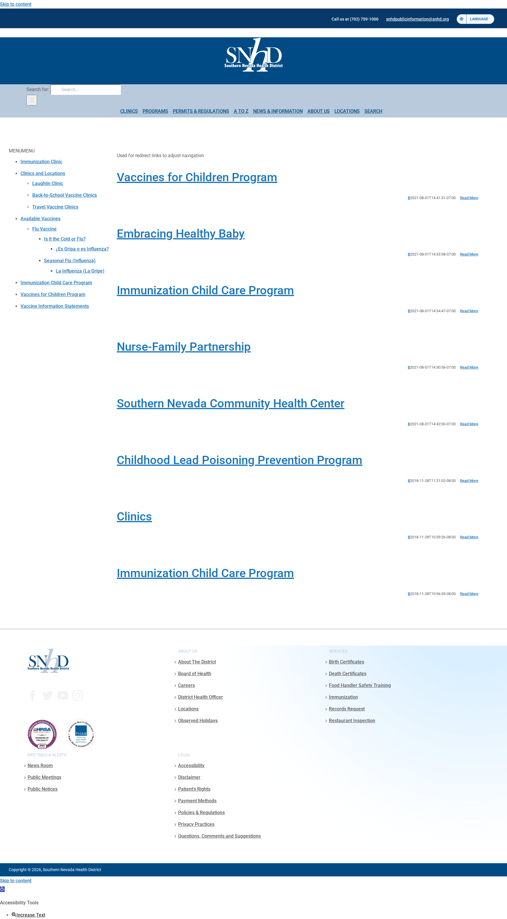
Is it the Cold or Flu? (65, 239)
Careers (186, 685)
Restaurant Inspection (352, 720)
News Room (40, 765)
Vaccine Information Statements (55, 306)
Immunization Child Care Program (205, 290)
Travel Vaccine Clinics (55, 207)
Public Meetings (44, 777)
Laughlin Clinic (47, 183)
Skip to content (15, 4)
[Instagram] (77, 695)
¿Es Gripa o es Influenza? (82, 249)
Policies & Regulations (201, 812)
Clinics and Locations (43, 173)
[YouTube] (63, 695)
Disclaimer (189, 777)
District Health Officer (200, 697)
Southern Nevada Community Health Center (230, 403)
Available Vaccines (40, 218)
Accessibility (191, 765)
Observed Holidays (198, 720)
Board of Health (194, 673)
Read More (469, 198)
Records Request (347, 709)
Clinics (134, 516)
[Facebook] (33, 695)
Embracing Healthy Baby (181, 234)
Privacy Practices (196, 824)
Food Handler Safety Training (360, 685)
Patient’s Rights (194, 789)
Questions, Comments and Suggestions (219, 836)
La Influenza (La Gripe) (80, 271)
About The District (197, 662)
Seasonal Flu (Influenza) (70, 260)
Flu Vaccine (44, 229)
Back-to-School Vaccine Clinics (64, 195)
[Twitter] (48, 695)
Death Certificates (347, 673)
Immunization (343, 697)
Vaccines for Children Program (197, 177)
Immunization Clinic (41, 161)
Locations (188, 709)
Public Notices (43, 789)
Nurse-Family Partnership (184, 347)
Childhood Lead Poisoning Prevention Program (239, 460)
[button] (2, 889)
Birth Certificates (346, 662)
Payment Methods (197, 801)
